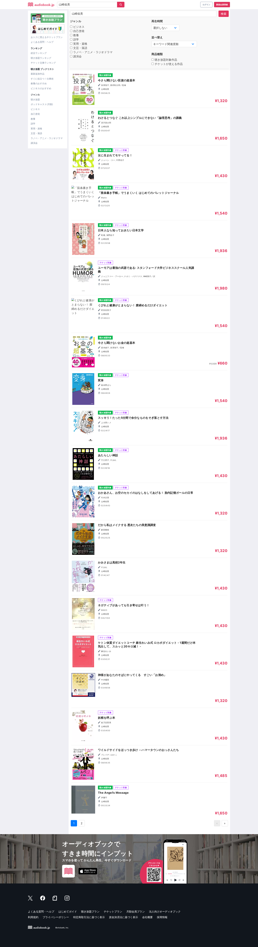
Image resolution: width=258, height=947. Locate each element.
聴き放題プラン (90, 911)
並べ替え (157, 37)
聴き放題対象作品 (165, 59)
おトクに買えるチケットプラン (47, 37)
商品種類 (157, 54)
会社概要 (147, 917)
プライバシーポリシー (56, 917)
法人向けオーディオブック (165, 911)
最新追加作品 (37, 73)
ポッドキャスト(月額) (42, 104)
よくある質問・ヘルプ (42, 41)
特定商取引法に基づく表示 (89, 917)
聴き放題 (35, 99)
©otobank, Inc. (62, 927)
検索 (223, 13)
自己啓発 (35, 113)
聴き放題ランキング (41, 58)
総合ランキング (39, 53)
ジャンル (75, 21)
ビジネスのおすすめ (41, 88)
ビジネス (35, 109)
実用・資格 (36, 128)
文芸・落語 (36, 133)
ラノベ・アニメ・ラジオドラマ (47, 138)
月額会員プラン (135, 911)
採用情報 (162, 917)
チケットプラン (113, 911)
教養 (33, 118)
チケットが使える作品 (168, 64)
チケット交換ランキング (43, 62)
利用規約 (33, 917)
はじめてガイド (67, 911)
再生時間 (157, 21)
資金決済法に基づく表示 (123, 917)
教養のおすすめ (39, 83)
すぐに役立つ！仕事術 (42, 78)
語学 (33, 123)
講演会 (34, 143)
